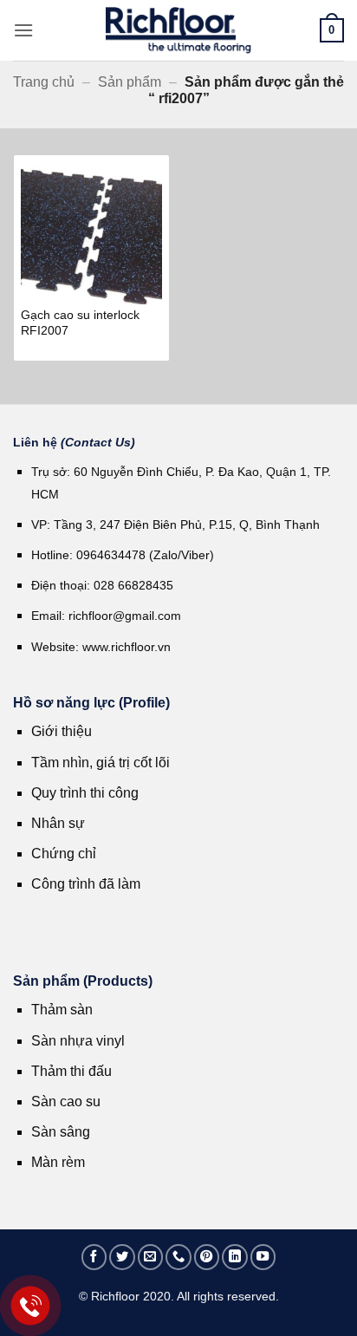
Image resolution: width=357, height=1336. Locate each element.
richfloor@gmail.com (124, 615)
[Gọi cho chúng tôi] (178, 1257)
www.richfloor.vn (128, 647)
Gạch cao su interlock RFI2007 (80, 323)
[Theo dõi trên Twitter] (122, 1257)
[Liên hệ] (30, 1306)
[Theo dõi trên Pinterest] (207, 1257)
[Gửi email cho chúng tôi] (151, 1257)
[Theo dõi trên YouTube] (263, 1257)
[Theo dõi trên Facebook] (94, 1257)
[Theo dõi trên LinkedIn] (235, 1257)
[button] (23, 30)
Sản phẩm (129, 82)
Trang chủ (44, 82)
